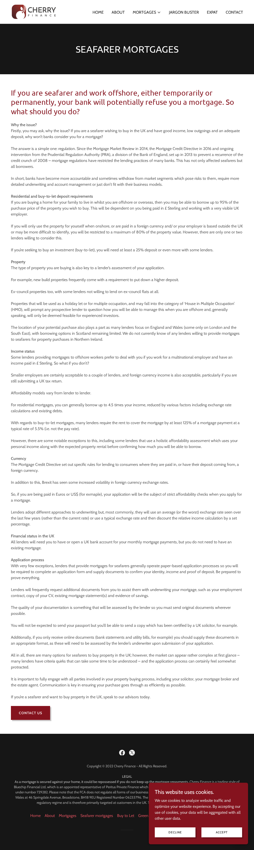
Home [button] (35, 815)
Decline (175, 832)
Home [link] (98, 12)
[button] (147, 12)
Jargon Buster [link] (184, 12)
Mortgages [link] (67, 815)
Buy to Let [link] (125, 815)
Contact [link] (234, 12)
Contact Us (30, 713)
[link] (34, 11)
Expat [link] (212, 12)
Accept (222, 832)
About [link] (118, 12)
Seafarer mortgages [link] (96, 815)
